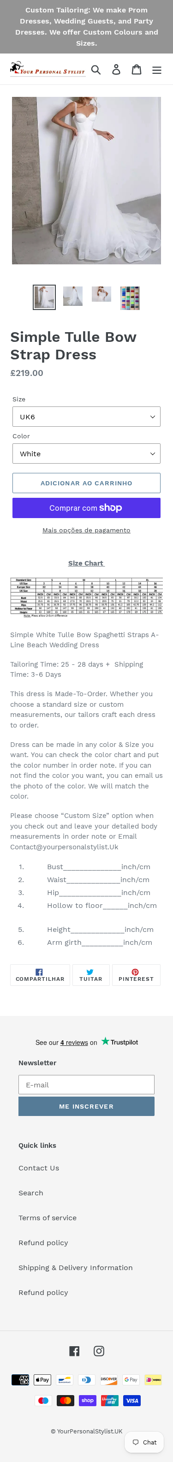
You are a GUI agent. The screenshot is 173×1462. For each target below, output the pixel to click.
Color (21, 436)
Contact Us (38, 1168)
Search (30, 1192)
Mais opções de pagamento (86, 530)
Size (18, 399)
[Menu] (157, 69)
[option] (44, 297)
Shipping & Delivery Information (75, 1267)
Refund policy (43, 1242)
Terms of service (47, 1217)
